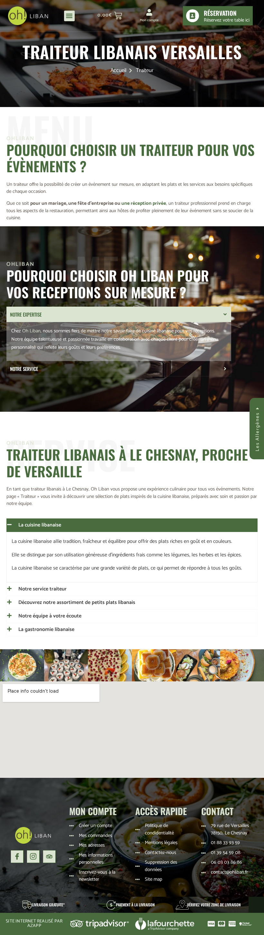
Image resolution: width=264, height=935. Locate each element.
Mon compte (149, 20)
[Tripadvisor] (49, 856)
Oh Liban (31, 331)
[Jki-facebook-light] (17, 856)
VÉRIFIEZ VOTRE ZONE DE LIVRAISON (214, 904)
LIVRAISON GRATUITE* (48, 904)
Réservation (220, 12)
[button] (69, 16)
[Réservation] (192, 15)
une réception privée (143, 203)
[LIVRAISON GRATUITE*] (27, 905)
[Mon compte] (149, 12)
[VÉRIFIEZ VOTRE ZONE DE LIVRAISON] (182, 905)
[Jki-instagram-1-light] (33, 856)
